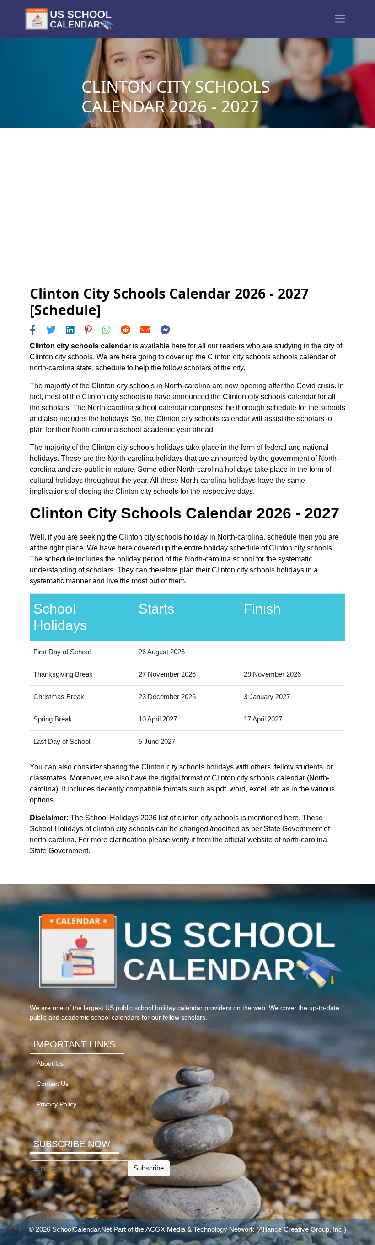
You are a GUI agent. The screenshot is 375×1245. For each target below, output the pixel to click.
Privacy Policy (56, 1104)
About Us (50, 1063)
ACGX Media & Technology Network (199, 1229)
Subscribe (149, 1168)
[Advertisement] (187, 217)
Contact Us (53, 1083)
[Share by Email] (145, 330)
